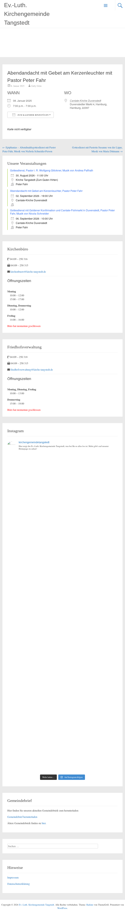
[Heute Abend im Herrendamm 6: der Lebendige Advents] (34, 756)
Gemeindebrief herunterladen (22, 816)
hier (44, 823)
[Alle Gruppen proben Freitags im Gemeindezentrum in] (34, 565)
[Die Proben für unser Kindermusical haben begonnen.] (34, 597)
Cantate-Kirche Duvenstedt (85, 100)
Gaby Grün (36, 85)
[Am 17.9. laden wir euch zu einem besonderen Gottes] (90, 629)
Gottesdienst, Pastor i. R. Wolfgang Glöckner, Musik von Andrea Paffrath (51, 170)
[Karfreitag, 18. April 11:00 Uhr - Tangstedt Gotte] (90, 469)
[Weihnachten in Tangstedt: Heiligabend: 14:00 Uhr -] (90, 501)
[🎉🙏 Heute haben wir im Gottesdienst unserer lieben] (34, 693)
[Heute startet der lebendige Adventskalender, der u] (90, 533)
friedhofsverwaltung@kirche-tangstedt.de (32, 369)
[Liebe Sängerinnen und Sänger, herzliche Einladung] (34, 533)
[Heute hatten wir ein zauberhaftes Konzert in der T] (90, 724)
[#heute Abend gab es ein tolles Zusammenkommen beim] (90, 756)
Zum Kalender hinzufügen (33, 115)
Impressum (13, 877)
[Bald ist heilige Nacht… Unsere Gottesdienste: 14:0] (34, 629)
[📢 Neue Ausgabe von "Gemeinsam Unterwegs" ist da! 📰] (34, 661)
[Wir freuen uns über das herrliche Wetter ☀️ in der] (34, 724)
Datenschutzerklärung (18, 883)
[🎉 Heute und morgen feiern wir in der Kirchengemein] (90, 661)
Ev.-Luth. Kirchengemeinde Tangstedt (27, 14)
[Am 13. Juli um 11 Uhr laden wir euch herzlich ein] (34, 469)
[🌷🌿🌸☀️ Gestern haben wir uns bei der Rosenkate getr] (90, 693)
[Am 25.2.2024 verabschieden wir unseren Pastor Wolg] (90, 597)
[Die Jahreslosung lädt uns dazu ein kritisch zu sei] (34, 501)
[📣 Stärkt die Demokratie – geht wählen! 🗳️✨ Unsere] (90, 565)
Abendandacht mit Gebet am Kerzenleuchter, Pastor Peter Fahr (46, 191)
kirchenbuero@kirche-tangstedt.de (28, 271)
